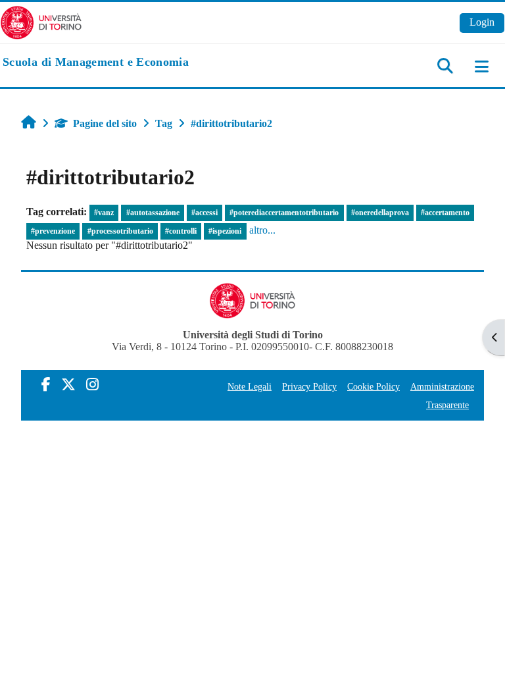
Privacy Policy (309, 386)
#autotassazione (153, 212)
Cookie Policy (373, 386)
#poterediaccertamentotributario (284, 212)
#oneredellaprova (380, 212)
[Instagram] (92, 384)
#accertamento (445, 212)
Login (481, 22)
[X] (68, 384)
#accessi (204, 212)
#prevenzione (53, 231)
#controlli (181, 231)
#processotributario (120, 231)
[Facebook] (46, 384)
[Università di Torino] (41, 21)
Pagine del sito (105, 123)
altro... (262, 230)
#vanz (104, 212)
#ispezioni (224, 231)
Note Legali (250, 386)
